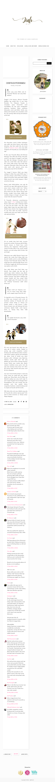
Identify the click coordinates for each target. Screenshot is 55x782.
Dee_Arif (9, 466)
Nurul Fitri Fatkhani (12, 451)
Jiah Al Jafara (43, 91)
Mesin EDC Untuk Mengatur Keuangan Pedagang (42, 175)
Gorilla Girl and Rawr (30, 46)
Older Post (24, 754)
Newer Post (7, 754)
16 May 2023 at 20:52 (12, 463)
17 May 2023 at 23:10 (12, 655)
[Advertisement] (15, 66)
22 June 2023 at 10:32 (12, 703)
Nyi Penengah (10, 682)
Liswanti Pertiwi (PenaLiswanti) (15, 504)
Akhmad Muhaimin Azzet (13, 707)
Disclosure (20, 46)
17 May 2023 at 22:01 (12, 635)
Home (7, 46)
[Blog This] (26, 402)
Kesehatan (10, 404)
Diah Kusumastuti (11, 638)
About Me (13, 46)
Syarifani (9, 659)
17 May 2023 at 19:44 (12, 514)
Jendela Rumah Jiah (43, 46)
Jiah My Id (32, 780)
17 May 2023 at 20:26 (12, 548)
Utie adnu (9, 551)
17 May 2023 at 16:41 (12, 501)
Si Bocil (13, 202)
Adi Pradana (10, 695)
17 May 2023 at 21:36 (12, 579)
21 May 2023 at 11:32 (12, 679)
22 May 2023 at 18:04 (12, 692)
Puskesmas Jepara (13, 147)
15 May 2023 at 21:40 (12, 448)
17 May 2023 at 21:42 (12, 592)
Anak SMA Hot (42, 139)
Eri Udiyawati (10, 518)
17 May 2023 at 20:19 (12, 534)
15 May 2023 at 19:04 (12, 433)
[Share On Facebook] (21, 402)
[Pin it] (24, 402)
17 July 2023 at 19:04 (12, 717)
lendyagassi (10, 596)
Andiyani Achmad (11, 491)
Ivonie (8, 582)
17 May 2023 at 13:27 (12, 488)
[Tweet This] (19, 402)
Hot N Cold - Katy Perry (42, 150)
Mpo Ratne (10, 436)
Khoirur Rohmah (11, 421)
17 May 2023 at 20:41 (12, 566)
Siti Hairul (9, 538)
